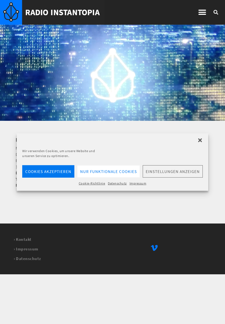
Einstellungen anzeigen (173, 171)
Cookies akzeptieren (48, 171)
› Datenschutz (27, 258)
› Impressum (26, 249)
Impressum (138, 183)
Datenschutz (117, 183)
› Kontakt (23, 239)
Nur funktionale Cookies (108, 171)
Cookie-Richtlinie (92, 183)
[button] (200, 140)
